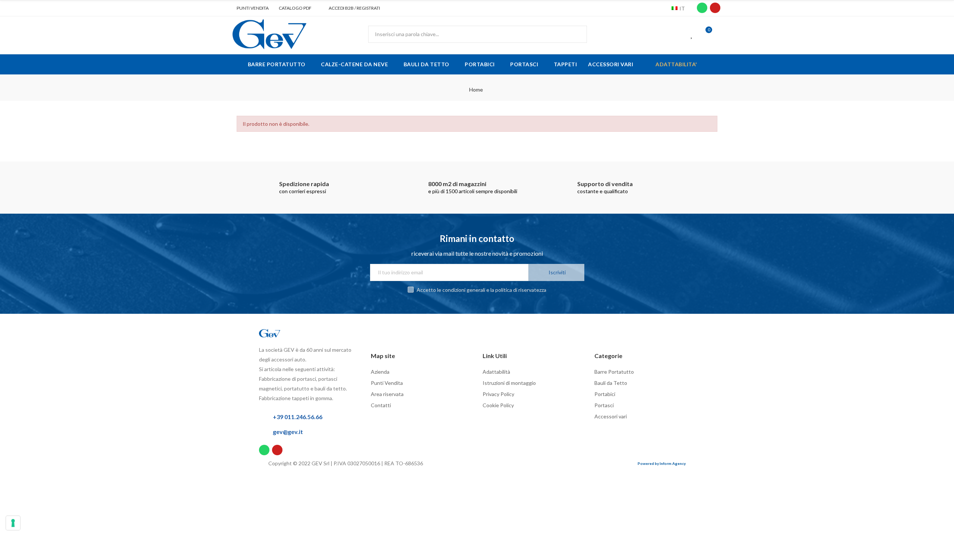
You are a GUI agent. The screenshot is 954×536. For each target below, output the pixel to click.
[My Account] (719, 34)
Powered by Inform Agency (662, 463)
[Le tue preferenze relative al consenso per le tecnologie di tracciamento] (13, 523)
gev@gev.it (288, 431)
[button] (250, 8)
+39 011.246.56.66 (297, 416)
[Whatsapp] (702, 8)
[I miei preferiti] (692, 34)
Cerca (575, 34)
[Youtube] (715, 8)
